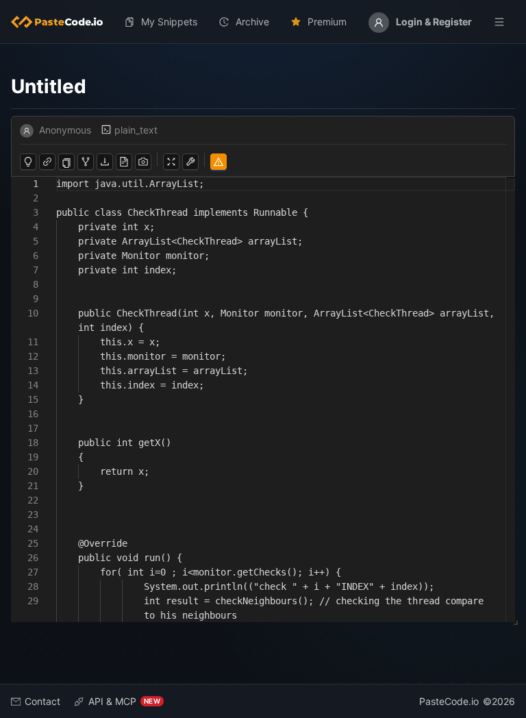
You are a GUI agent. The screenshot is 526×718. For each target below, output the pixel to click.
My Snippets (169, 21)
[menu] (263, 22)
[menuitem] (62, 22)
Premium (327, 21)
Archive (252, 21)
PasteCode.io (449, 701)
